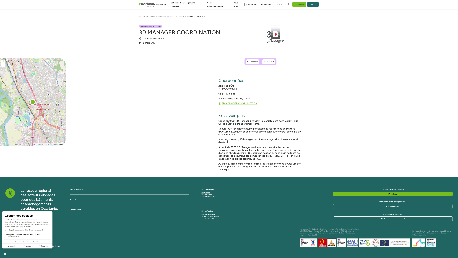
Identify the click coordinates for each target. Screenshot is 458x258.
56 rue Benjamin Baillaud (210, 216)
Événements (267, 4)
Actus (280, 4)
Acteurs (179, 16)
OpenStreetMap (50, 144)
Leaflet (38, 144)
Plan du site (55, 246)
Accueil (142, 16)
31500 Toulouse (207, 218)
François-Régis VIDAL (230, 98)
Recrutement (75, 210)
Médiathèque (75, 189)
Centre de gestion (208, 214)
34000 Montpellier (208, 196)
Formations (251, 4)
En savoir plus (268, 62)
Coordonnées (252, 62)
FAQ (71, 200)
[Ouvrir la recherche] (288, 4)
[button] (33, 102)
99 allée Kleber (206, 194)
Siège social (205, 193)
